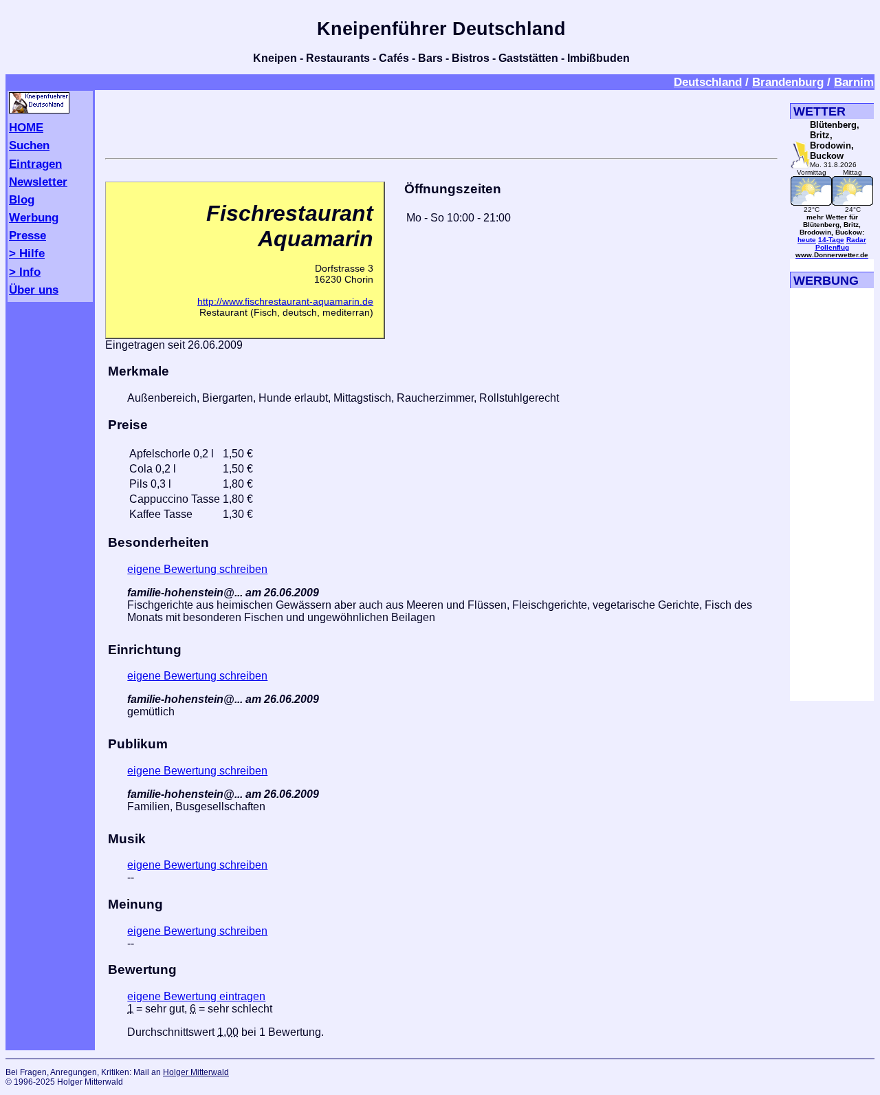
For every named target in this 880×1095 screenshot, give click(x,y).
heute (807, 239)
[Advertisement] (441, 122)
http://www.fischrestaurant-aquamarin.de (285, 301)
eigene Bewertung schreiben (197, 569)
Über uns (33, 289)
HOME (26, 127)
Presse (27, 235)
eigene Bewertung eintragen (196, 996)
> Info (25, 272)
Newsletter (38, 181)
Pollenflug (832, 247)
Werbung (33, 217)
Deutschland (708, 82)
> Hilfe (27, 253)
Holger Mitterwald (196, 1072)
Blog (21, 199)
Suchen (29, 145)
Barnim (854, 82)
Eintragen (35, 164)
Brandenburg (788, 82)
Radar (856, 239)
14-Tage (831, 239)
